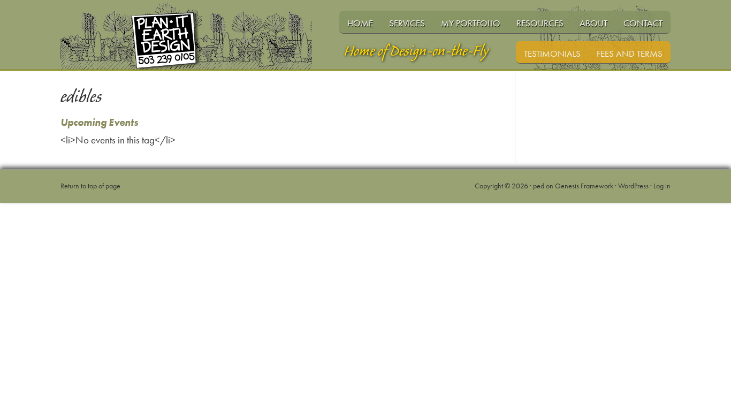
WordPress (633, 186)
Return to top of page (90, 186)
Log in (662, 186)
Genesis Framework (584, 186)
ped (538, 186)
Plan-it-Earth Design (199, 55)
